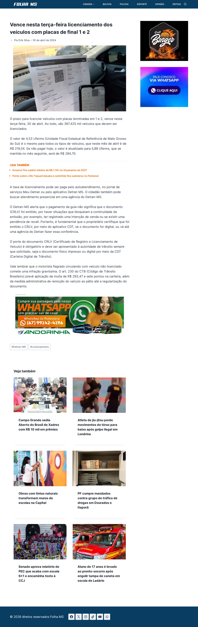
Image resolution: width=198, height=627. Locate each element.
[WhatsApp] (107, 617)
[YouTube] (100, 617)
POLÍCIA (124, 4)
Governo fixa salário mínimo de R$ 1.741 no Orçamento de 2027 (49, 170)
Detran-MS (19, 346)
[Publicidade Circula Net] (164, 106)
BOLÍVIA (107, 4)
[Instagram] (86, 617)
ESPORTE (142, 4)
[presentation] (40, 395)
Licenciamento (39, 346)
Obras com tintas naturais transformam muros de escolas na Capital (38, 498)
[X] (78, 617)
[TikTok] (93, 617)
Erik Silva (24, 40)
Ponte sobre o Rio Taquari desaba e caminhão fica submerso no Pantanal (55, 175)
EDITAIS (177, 4)
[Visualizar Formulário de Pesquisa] (185, 4)
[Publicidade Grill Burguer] (164, 60)
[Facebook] (71, 617)
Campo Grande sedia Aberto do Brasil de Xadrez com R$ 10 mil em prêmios (39, 424)
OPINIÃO (159, 4)
